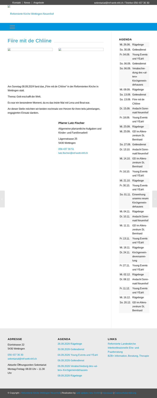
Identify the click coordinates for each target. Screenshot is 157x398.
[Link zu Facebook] (8, 2)
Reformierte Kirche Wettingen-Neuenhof (40, 393)
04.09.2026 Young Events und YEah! (78, 355)
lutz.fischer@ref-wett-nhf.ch (73, 153)
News (27, 2)
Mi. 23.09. (125, 126)
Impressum (107, 393)
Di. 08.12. (125, 279)
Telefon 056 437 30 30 (137, 3)
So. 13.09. (125, 94)
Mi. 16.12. (125, 297)
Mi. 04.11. (125, 211)
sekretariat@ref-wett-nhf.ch (108, 3)
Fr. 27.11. (125, 265)
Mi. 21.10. (125, 180)
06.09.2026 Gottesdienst (71, 360)
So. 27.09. (125, 144)
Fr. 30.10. (125, 185)
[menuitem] (16, 3)
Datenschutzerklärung (125, 393)
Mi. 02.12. (125, 274)
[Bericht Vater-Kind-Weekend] (154, 199)
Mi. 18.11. (125, 247)
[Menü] (12, 27)
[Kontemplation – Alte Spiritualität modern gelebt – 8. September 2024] (2, 199)
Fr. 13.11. (125, 238)
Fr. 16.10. (125, 171)
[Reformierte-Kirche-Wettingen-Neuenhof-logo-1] (31, 14)
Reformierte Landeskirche (122, 343)
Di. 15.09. (125, 108)
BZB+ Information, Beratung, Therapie (128, 356)
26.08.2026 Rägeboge (70, 343)
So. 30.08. (125, 49)
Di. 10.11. (125, 216)
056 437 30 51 (66, 149)
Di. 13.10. (125, 149)
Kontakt (16, 2)
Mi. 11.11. (125, 225)
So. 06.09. (125, 63)
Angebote (38, 2)
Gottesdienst (139, 49)
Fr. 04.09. (125, 54)
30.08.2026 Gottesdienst (71, 349)
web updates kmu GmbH (88, 393)
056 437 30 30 (15, 354)
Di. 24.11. (125, 252)
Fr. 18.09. (125, 117)
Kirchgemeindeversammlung (139, 256)
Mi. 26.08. (125, 44)
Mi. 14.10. (125, 158)
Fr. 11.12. (125, 288)
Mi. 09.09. (125, 89)
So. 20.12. (125, 302)
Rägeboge (138, 44)
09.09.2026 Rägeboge (70, 375)
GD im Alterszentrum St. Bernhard (139, 135)
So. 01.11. (125, 194)
